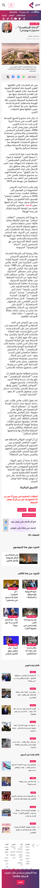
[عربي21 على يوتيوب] (15, 18)
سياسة (33, 688)
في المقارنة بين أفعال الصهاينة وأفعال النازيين (11, 558)
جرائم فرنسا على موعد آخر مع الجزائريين (30, 651)
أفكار (21, 860)
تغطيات (27, 850)
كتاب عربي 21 (24, 12)
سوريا (6, 858)
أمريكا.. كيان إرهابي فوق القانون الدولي (12, 651)
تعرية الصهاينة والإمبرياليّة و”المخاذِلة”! (30, 594)
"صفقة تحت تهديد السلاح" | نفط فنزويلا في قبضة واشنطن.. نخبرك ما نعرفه (24, 728)
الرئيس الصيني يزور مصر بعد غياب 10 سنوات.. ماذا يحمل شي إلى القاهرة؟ (24, 711)
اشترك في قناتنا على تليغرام (23, 528)
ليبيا (7, 855)
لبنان (7, 866)
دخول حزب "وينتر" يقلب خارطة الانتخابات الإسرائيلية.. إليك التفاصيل (26, 694)
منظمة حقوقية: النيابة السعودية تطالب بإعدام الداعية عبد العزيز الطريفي (25, 829)
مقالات (35, 12)
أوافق (20, 882)
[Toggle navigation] (11, 5)
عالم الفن (12, 852)
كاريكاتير (11, 15)
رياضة (33, 792)
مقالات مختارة (32, 15)
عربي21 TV (13, 848)
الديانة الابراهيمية (29, 515)
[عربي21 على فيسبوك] (24, 18)
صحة (14, 858)
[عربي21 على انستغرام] (12, 18)
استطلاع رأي (20, 864)
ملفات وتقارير (27, 862)
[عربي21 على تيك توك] (8, 18)
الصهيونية (21, 510)
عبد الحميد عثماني (33, 36)
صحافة (33, 672)
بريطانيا (6, 861)
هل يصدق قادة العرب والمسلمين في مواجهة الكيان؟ (30, 624)
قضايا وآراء (13, 12)
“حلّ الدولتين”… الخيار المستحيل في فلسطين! (11, 596)
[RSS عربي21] (4, 18)
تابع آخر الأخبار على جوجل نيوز (23, 522)
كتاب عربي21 (20, 848)
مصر (7, 864)
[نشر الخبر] (7, 77)
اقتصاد (27, 853)
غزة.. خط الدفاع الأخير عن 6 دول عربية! (11, 623)
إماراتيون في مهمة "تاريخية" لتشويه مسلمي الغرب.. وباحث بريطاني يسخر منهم (24, 767)
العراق (6, 852)
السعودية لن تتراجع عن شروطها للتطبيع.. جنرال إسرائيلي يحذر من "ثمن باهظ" (25, 678)
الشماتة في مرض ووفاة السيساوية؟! (27, 783)
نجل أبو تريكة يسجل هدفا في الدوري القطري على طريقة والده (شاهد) (24, 797)
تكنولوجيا (12, 855)
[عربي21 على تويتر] (19, 18)
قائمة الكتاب (20, 15)
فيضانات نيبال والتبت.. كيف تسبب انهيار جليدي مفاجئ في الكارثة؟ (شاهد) (24, 744)
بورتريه (4, 15)
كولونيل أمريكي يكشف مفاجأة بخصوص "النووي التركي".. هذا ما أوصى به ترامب (24, 813)
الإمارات (28, 205)
